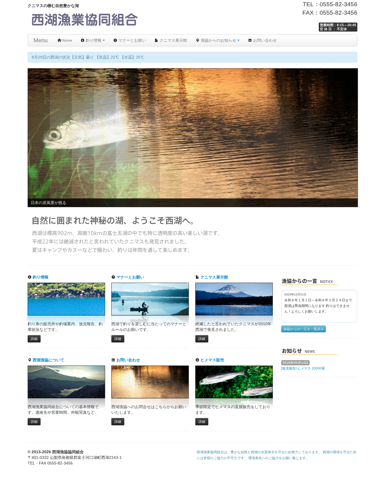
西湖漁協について (48, 360)
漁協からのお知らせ (218, 40)
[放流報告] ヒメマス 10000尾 (303, 368)
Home (66, 40)
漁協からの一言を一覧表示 (303, 329)
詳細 (34, 339)
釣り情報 (94, 40)
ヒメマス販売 (211, 360)
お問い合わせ (264, 40)
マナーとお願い (131, 40)
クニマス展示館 (172, 40)
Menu (41, 40)
